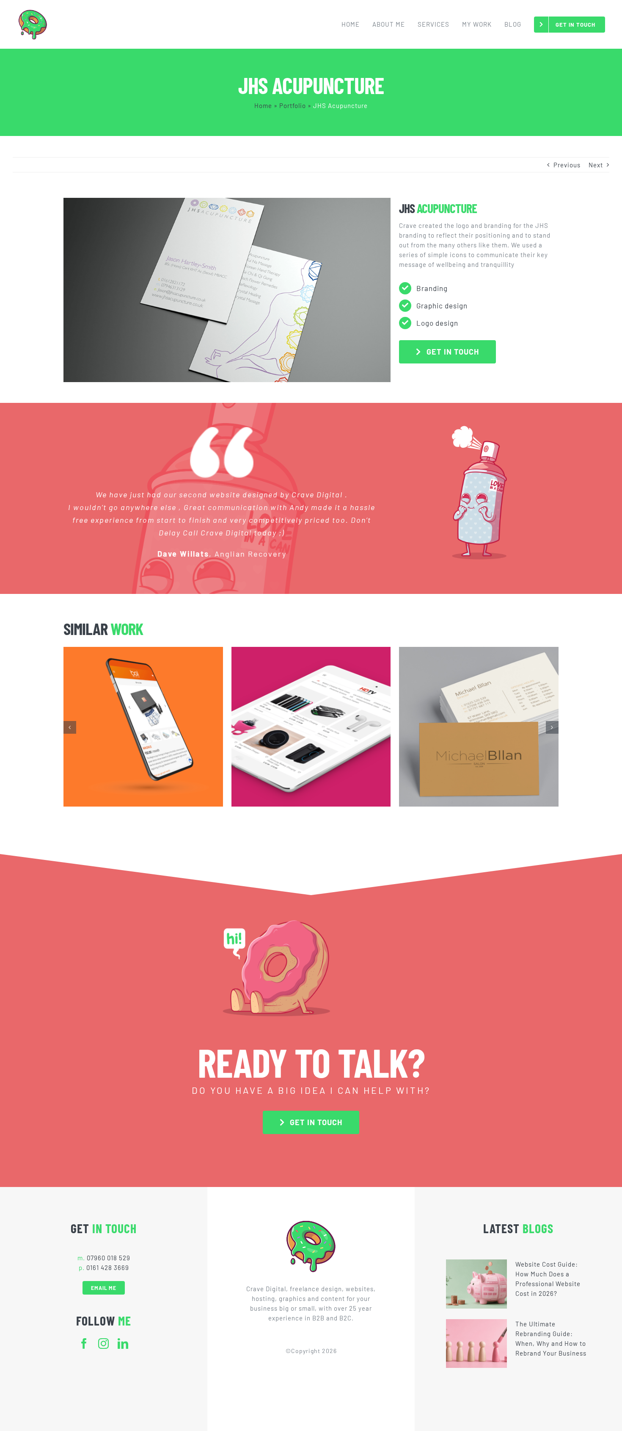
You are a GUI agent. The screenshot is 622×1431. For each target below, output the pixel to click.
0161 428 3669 (107, 1267)
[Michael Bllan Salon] (479, 727)
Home (263, 105)
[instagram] (103, 1343)
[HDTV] (311, 727)
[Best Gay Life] (143, 727)
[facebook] (84, 1343)
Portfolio (292, 105)
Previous (567, 165)
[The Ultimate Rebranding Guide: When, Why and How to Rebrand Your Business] (476, 1343)
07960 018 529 (108, 1258)
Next (596, 165)
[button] (69, 727)
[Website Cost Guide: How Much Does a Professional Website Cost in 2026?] (476, 1284)
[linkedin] (123, 1343)
